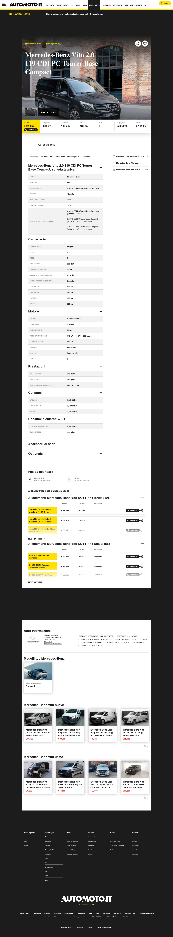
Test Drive (121, 636)
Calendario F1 (49, 841)
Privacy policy (24, 913)
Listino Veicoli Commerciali (117, 845)
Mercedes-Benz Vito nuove (128, 169)
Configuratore (107, 636)
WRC (46, 876)
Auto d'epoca (135, 845)
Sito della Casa (122, 639)
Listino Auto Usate (115, 841)
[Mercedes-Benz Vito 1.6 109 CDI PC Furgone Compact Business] (141, 566)
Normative (91, 845)
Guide (91, 832)
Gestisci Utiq (130, 913)
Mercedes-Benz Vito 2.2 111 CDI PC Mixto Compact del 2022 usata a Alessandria (134, 786)
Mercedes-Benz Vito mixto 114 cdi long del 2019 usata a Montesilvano (70, 786)
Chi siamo (106, 913)
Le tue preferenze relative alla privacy (39, 935)
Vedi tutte (146, 746)
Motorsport (50, 832)
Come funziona (92, 837)
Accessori (134, 636)
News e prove (29, 832)
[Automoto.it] (25, 4)
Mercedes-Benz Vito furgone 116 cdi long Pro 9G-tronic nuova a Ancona (70, 734)
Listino (113, 832)
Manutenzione (92, 841)
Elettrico (26, 845)
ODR (90, 913)
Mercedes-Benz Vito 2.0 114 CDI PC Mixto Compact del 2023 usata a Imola (101, 786)
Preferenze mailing (146, 913)
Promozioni (135, 854)
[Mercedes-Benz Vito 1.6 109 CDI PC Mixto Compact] (141, 574)
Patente (90, 854)
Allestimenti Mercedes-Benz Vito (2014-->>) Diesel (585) (69, 543)
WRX (46, 880)
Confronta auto (96, 14)
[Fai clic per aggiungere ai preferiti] (145, 43)
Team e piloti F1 (49, 850)
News (25, 837)
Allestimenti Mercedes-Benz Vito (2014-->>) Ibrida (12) (68, 497)
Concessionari (135, 850)
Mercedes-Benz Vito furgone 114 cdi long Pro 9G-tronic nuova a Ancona (102, 734)
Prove (25, 841)
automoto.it (66, 927)
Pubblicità (81, 913)
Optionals (35, 453)
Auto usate (134, 841)
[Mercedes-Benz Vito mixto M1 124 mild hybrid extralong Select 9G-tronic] (141, 520)
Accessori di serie (41, 443)
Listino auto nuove (54, 14)
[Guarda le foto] (31, 112)
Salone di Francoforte (72, 841)
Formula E (48, 854)
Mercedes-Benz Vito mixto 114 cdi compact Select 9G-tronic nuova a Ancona (38, 734)
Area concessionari (165, 7)
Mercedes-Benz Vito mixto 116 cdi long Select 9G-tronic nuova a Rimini (133, 734)
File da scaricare (40, 471)
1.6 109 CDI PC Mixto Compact (42, 575)
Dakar (46, 858)
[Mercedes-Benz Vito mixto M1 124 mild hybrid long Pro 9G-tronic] (141, 530)
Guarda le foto (48, 112)
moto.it (80, 927)
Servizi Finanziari (139, 639)
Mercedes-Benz (34, 43)
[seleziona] (88, 221)
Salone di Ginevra (71, 845)
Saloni (69, 832)
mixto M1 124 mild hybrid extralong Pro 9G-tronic (40, 510)
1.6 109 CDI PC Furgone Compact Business (39, 566)
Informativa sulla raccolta (11, 935)
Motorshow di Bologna (72, 854)
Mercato (135, 832)
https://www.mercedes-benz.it (53, 644)
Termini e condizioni (42, 913)
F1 (46, 837)
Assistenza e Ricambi (103, 639)
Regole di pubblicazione (63, 913)
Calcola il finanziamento (127, 156)
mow (90, 927)
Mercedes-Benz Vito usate (127, 163)
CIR (46, 863)
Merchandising (84, 639)
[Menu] (4, 4)
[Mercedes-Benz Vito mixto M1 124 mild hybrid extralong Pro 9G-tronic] (141, 510)
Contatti (117, 913)
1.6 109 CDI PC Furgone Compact (39, 556)
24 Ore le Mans (49, 867)
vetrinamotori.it (105, 927)
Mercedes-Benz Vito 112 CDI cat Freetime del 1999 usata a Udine (38, 784)
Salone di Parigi (71, 850)
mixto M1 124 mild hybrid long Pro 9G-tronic (42, 530)
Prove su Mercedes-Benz (92, 642)
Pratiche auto (91, 850)
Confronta (32, 130)
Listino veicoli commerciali (76, 14)
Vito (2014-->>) (54, 43)
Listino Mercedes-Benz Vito (118, 642)
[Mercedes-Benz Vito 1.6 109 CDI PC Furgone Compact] (141, 556)
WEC (46, 871)
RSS (97, 913)
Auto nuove (135, 837)
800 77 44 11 (48, 641)
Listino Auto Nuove (115, 837)
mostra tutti (35, 539)
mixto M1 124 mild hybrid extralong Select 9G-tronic (40, 520)
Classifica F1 (48, 845)
